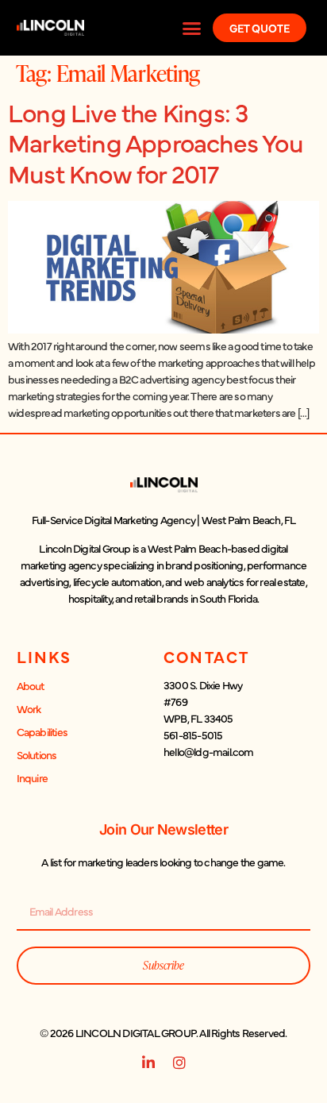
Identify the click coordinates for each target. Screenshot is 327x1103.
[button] (191, 28)
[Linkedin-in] (147, 1062)
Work (29, 708)
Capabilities (42, 731)
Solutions (37, 754)
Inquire (32, 777)
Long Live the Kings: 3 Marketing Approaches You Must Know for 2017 (155, 142)
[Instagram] (179, 1062)
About (30, 685)
